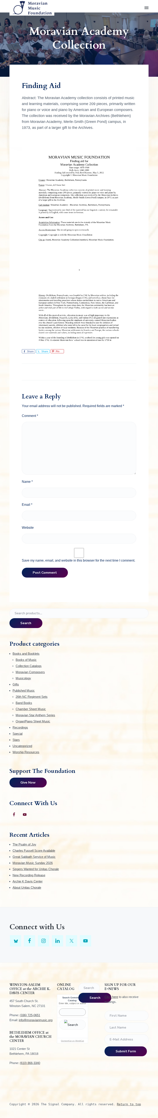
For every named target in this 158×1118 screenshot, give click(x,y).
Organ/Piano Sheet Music (33, 721)
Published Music (24, 690)
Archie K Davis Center (28, 881)
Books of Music (26, 659)
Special (17, 733)
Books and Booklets (26, 653)
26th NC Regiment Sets (32, 696)
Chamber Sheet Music (31, 709)
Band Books (24, 703)
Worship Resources (26, 752)
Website (28, 527)
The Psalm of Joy (24, 844)
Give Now (28, 782)
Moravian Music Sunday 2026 (33, 863)
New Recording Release (29, 875)
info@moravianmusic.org (35, 1020)
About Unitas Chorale (27, 887)
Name (27, 481)
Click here (111, 997)
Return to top (129, 1104)
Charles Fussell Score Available (34, 850)
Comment (30, 416)
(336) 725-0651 (30, 1015)
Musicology (23, 678)
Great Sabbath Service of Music (34, 856)
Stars (16, 740)
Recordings (20, 727)
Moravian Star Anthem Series (35, 715)
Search (25, 623)
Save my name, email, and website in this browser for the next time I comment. (78, 560)
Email (27, 504)
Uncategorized (22, 746)
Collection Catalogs (29, 666)
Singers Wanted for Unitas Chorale (36, 869)
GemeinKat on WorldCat (72, 1041)
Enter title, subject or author (72, 1003)
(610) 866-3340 (30, 1063)
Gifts (16, 684)
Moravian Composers (30, 672)
